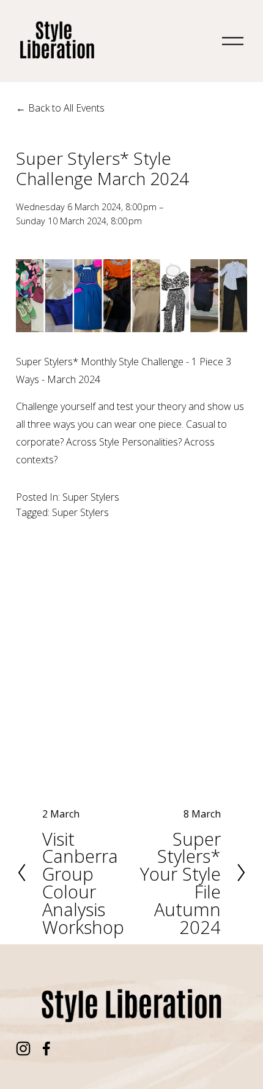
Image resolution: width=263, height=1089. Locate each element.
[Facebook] (46, 1048)
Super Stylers (90, 497)
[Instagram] (23, 1048)
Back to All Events (66, 108)
